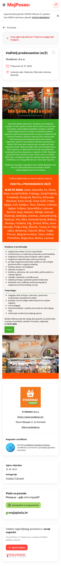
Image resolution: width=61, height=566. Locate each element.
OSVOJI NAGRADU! (41, 17)
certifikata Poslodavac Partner (37, 445)
